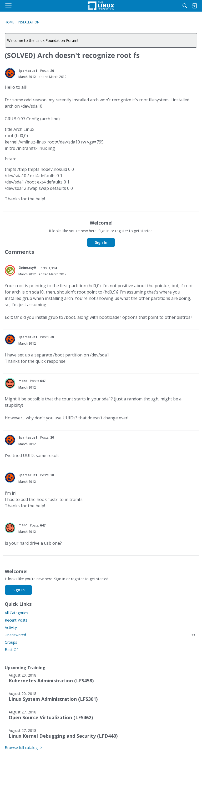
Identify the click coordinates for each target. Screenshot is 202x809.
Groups (11, 642)
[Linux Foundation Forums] (101, 6)
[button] (10, 73)
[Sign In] (194, 6)
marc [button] (22, 381)
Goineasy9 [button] (27, 267)
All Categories (16, 612)
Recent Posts (16, 620)
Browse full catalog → (23, 747)
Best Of (11, 649)
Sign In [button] (101, 242)
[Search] (185, 6)
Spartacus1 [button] (27, 70)
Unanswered (101, 634)
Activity (11, 627)
